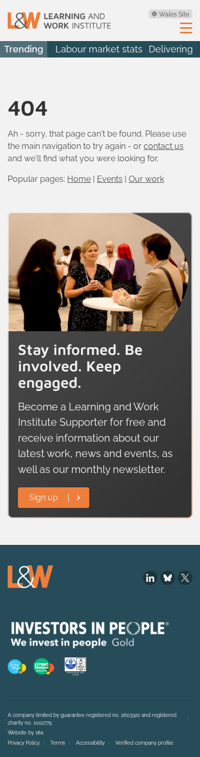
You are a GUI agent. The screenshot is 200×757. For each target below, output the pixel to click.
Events (110, 179)
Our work (146, 179)
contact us (164, 146)
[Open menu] (186, 27)
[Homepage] (59, 20)
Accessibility (90, 743)
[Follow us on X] (185, 578)
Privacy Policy (23, 743)
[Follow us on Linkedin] (150, 578)
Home (79, 179)
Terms (57, 743)
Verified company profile (144, 743)
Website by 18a (25, 732)
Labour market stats (99, 49)
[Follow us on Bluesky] (168, 578)
